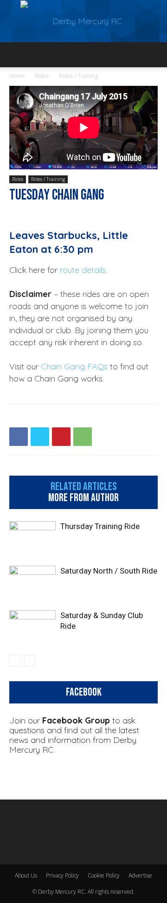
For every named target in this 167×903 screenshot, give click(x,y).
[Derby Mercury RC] (83, 21)
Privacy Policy (62, 875)
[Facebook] (18, 436)
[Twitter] (40, 436)
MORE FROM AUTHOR (83, 497)
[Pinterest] (61, 436)
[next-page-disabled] (30, 660)
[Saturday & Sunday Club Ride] (32, 626)
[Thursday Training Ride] (32, 537)
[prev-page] (15, 660)
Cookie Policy (104, 875)
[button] (16, 54)
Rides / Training (78, 76)
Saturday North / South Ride (108, 570)
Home (17, 76)
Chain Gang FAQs (74, 366)
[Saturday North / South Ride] (32, 582)
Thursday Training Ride (100, 526)
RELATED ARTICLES (84, 486)
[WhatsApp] (82, 436)
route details (83, 269)
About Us (26, 875)
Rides (42, 76)
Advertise (140, 875)
